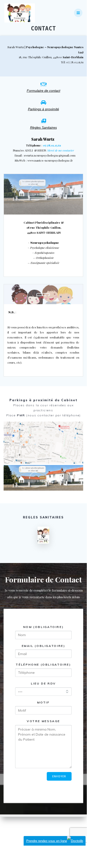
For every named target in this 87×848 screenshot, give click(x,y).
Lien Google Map (43, 194)
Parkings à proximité (43, 109)
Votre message (43, 721)
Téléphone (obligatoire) (43, 665)
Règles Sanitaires (43, 127)
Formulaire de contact (43, 91)
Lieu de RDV (43, 683)
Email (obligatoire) (43, 646)
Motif (43, 702)
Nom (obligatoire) (43, 627)
